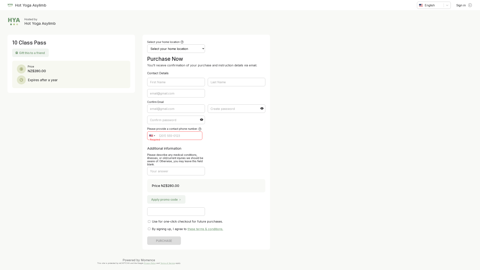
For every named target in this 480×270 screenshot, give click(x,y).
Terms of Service (167, 263)
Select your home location (163, 42)
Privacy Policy (150, 263)
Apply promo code (164, 199)
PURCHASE (164, 241)
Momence (148, 260)
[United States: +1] (152, 136)
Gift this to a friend (32, 53)
